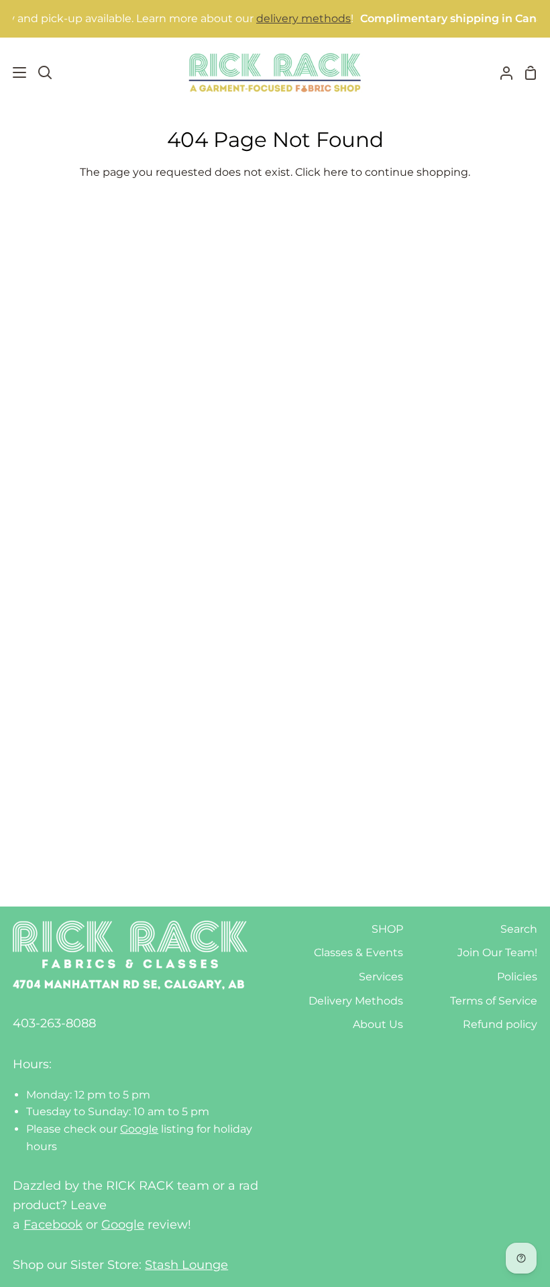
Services (381, 976)
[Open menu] (14, 72)
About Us (378, 1024)
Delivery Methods (356, 1000)
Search (518, 929)
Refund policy (500, 1024)
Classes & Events (358, 952)
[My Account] (501, 72)
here (335, 172)
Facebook (52, 1224)
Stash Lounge (186, 1264)
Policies (517, 976)
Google (139, 1129)
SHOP (387, 929)
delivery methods (290, 18)
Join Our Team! (497, 952)
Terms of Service (493, 1000)
